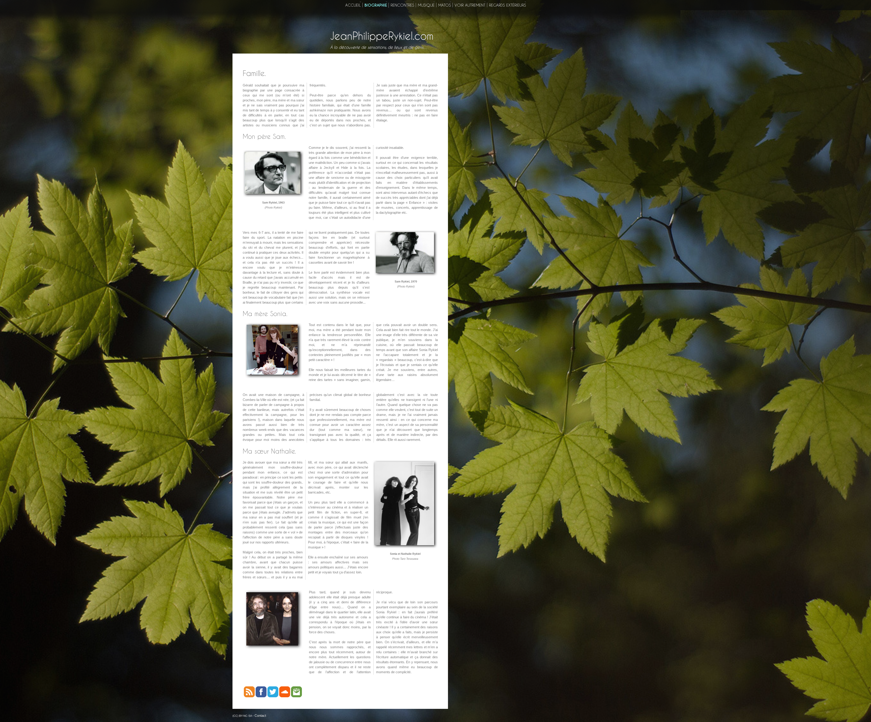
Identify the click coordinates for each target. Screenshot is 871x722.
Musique (426, 5)
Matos (444, 5)
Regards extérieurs (507, 5)
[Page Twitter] (272, 696)
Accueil (353, 5)
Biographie (376, 5)
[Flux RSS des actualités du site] (249, 696)
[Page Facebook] (261, 696)
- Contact (259, 715)
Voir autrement (470, 5)
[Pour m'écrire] (296, 696)
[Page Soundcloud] (284, 696)
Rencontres (402, 5)
